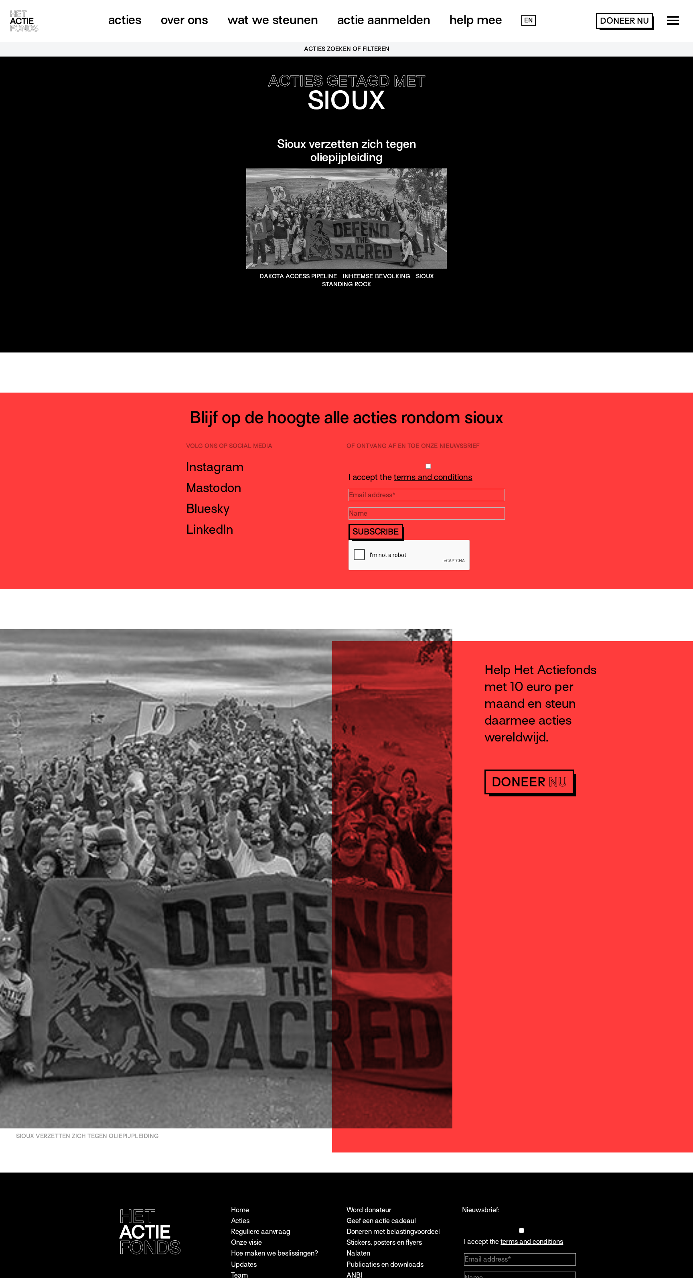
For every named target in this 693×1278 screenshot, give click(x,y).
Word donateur (368, 1210)
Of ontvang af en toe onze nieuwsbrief (413, 446)
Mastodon (213, 487)
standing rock (346, 284)
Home (240, 1210)
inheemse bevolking (376, 276)
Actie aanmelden (383, 19)
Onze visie (246, 1242)
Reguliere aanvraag (260, 1231)
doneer (624, 21)
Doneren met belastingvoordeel (393, 1231)
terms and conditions (433, 477)
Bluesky (208, 508)
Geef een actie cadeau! (381, 1221)
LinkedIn (209, 529)
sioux (425, 276)
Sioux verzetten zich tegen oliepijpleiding (346, 150)
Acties (125, 19)
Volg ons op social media (229, 446)
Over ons (184, 19)
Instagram (215, 467)
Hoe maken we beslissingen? (274, 1253)
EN (528, 20)
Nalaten (358, 1253)
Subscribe (376, 532)
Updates (244, 1264)
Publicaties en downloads (385, 1264)
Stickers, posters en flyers (384, 1242)
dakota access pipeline (298, 276)
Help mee (476, 19)
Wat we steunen (272, 19)
